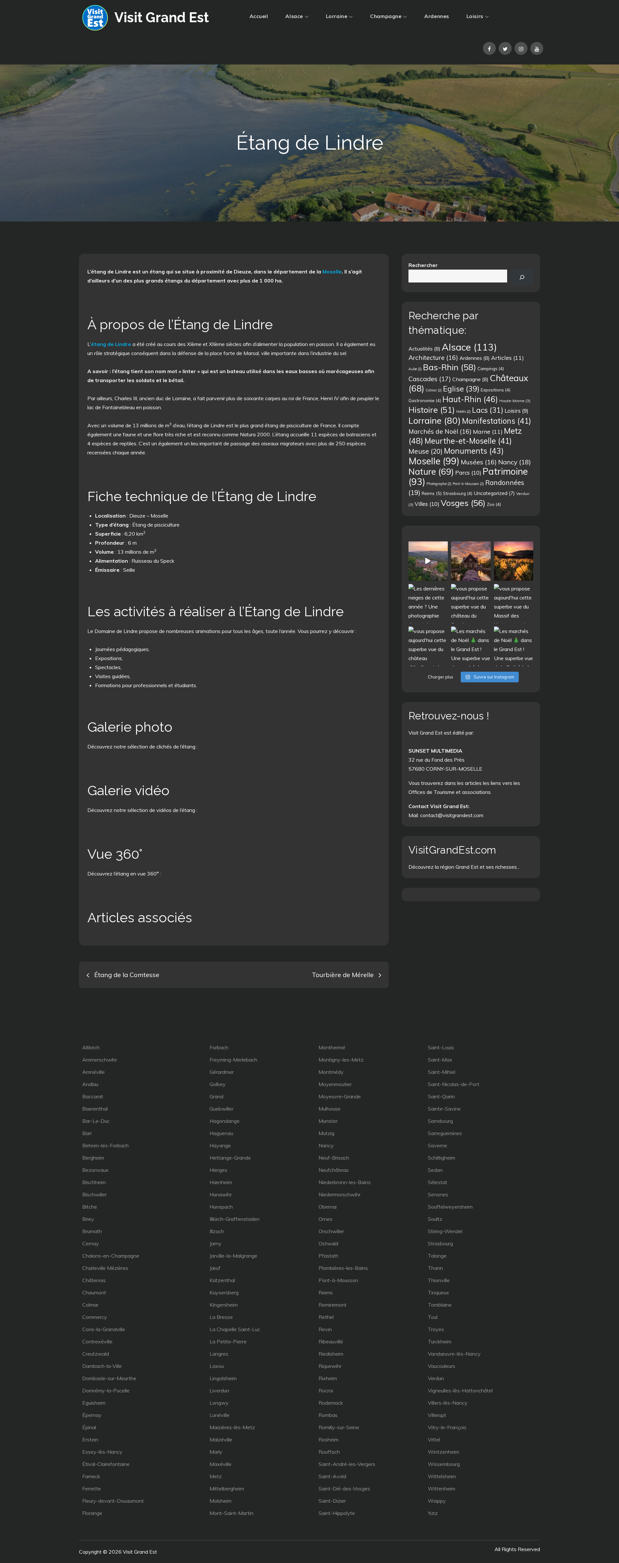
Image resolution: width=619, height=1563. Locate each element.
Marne (488, 431)
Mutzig (326, 1133)
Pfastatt (328, 1255)
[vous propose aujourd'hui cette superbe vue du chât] (470, 603)
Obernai (328, 1206)
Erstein (90, 1439)
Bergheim (93, 1157)
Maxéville (220, 1464)
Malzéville (221, 1439)
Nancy (514, 462)
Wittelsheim (442, 1476)
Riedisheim (331, 1353)
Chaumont (94, 1292)
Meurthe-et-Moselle (468, 441)
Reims (432, 493)
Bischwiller (94, 1194)
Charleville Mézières (105, 1268)
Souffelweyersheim (450, 1206)
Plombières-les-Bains (343, 1268)
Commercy (94, 1317)
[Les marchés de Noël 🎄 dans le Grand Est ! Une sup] (470, 646)
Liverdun (219, 1390)
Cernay (90, 1243)
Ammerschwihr (99, 1059)
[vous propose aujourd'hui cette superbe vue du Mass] (513, 603)
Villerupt (437, 1415)
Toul (432, 1317)
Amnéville (93, 1072)
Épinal (89, 1427)
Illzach (217, 1231)
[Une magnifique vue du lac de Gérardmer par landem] (513, 561)
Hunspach (221, 1206)
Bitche (89, 1206)
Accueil (259, 16)
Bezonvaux (95, 1170)
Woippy (437, 1501)
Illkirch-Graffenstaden (235, 1219)
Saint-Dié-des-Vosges (344, 1488)
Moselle (332, 271)
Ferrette (91, 1488)
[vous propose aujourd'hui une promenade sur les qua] (470, 561)
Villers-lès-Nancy (447, 1403)
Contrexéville (97, 1341)
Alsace (294, 16)
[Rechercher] (521, 277)
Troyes (436, 1329)
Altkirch (91, 1047)
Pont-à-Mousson (468, 483)
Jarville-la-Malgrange (233, 1255)
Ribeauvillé (331, 1341)
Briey (88, 1219)
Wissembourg (444, 1464)
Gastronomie (424, 400)
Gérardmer (222, 1072)
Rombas (328, 1415)
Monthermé (332, 1047)
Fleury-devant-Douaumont (113, 1501)
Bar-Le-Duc (96, 1121)
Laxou (217, 1366)
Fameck (91, 1476)
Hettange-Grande (230, 1157)
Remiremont (333, 1304)
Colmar (434, 390)
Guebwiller (221, 1108)
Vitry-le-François (447, 1427)
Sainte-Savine (444, 1108)
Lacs (487, 410)
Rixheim (328, 1378)
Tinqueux (438, 1292)
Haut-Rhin (470, 399)
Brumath (92, 1231)
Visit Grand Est (161, 17)
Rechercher (423, 265)
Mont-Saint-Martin (231, 1513)
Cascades (429, 379)
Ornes (325, 1219)
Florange (92, 1513)
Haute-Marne (514, 400)
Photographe (439, 483)
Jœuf (215, 1268)
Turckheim (439, 1341)
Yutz (433, 1513)
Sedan (435, 1170)
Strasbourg (457, 493)
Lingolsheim (223, 1378)
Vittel (434, 1439)
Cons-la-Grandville (103, 1329)
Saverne (437, 1145)
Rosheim (329, 1439)
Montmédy (331, 1072)
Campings (490, 368)
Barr (87, 1133)
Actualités (424, 348)
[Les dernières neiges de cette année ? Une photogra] (428, 603)
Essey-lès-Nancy (102, 1452)
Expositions (495, 389)
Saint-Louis (441, 1047)
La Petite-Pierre (228, 1341)
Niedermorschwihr (339, 1194)
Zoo (494, 504)
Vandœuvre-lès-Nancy (454, 1353)
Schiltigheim (441, 1157)
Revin (325, 1329)
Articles (507, 357)
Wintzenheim (443, 1452)
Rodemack (331, 1403)
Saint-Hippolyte (337, 1513)
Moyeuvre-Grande (340, 1096)
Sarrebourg (440, 1121)
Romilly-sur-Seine (339, 1427)
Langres (219, 1353)
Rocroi (326, 1390)
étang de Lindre (111, 344)
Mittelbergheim (227, 1488)
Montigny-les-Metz (341, 1059)
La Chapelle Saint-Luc (235, 1329)
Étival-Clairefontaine (106, 1464)
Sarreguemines (445, 1133)
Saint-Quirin (441, 1096)
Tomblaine (440, 1304)
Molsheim (220, 1501)
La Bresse (221, 1317)
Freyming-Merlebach (233, 1059)
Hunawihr (221, 1194)
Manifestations (496, 421)
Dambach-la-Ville (102, 1366)
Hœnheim (221, 1182)
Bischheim (94, 1182)
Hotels (463, 411)
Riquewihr (330, 1366)
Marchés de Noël (440, 431)
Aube (415, 369)
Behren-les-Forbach (105, 1145)
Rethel (326, 1317)
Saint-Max (440, 1059)
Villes (427, 503)
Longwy (219, 1403)
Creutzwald (95, 1353)
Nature (431, 471)
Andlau (90, 1084)
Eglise (461, 388)
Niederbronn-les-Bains (345, 1182)
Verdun (436, 1378)
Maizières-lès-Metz (232, 1427)
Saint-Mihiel (441, 1072)
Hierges (218, 1170)
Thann (435, 1268)
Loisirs (475, 16)
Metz (216, 1476)
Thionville (439, 1280)
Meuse (425, 451)
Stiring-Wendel (445, 1231)
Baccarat (92, 1096)
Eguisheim (93, 1403)
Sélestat (437, 1182)
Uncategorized (494, 493)
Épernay (92, 1415)
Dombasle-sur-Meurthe (109, 1378)
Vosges (463, 503)
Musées (479, 462)
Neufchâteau (334, 1170)
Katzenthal (222, 1280)
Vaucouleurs (441, 1366)
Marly (216, 1452)
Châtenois (94, 1280)
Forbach (219, 1047)
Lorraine (336, 16)
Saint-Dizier (332, 1501)
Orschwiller (331, 1231)
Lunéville (220, 1415)
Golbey (218, 1084)
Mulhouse (329, 1108)
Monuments (474, 451)
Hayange (220, 1145)
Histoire (431, 410)
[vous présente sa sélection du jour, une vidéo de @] (428, 561)
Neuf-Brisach (334, 1157)
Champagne (385, 16)
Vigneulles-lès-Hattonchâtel (460, 1390)
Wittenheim (441, 1488)
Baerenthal (95, 1108)
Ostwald (328, 1243)
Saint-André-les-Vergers (347, 1464)
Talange (437, 1255)
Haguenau (221, 1133)
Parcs (468, 472)
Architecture (433, 357)
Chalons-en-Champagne (110, 1255)
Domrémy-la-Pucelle (106, 1390)
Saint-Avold (332, 1476)
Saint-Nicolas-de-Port (453, 1084)
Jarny (215, 1243)
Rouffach (329, 1452)
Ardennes (436, 16)
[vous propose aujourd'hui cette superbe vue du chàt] (428, 646)
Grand (216, 1096)
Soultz (435, 1219)
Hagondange (225, 1121)
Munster (328, 1121)
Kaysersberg (224, 1292)
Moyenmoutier (335, 1084)
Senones (438, 1194)
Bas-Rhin (449, 367)
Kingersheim (224, 1304)
